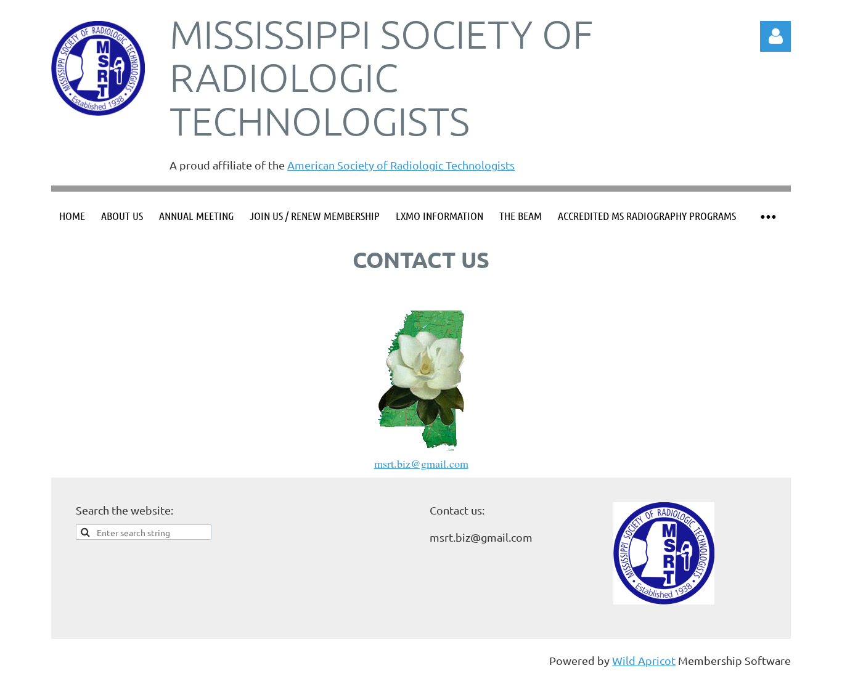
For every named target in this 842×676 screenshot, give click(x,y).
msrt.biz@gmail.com (421, 463)
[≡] (767, 216)
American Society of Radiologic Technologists (401, 164)
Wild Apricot (644, 660)
